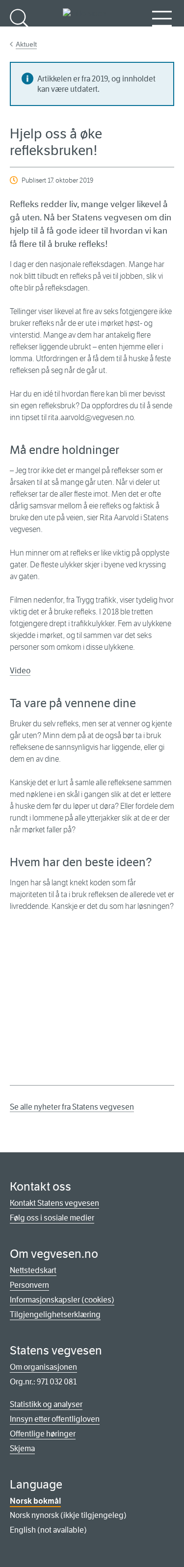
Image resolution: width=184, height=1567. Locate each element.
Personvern (29, 1285)
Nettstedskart (33, 1270)
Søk (19, 34)
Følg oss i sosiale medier (52, 1217)
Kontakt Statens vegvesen (54, 1203)
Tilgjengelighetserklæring (55, 1314)
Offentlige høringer (43, 1433)
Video (20, 670)
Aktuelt (26, 44)
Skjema (22, 1448)
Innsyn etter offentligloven (55, 1419)
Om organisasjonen (43, 1367)
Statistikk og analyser (46, 1404)
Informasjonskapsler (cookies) (62, 1299)
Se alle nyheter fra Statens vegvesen (72, 1107)
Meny (162, 34)
